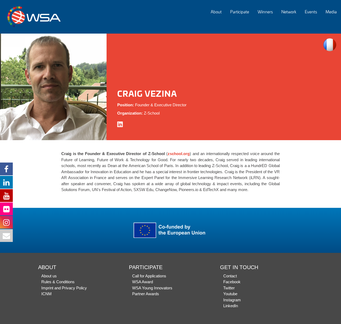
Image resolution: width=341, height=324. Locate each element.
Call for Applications (149, 276)
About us (49, 276)
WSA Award (142, 282)
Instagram (232, 300)
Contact (230, 276)
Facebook (232, 282)
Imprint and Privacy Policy (64, 288)
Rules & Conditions (58, 282)
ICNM (46, 293)
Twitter (229, 288)
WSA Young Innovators (152, 288)
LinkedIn (230, 305)
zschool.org (179, 153)
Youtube (230, 293)
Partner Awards (145, 293)
